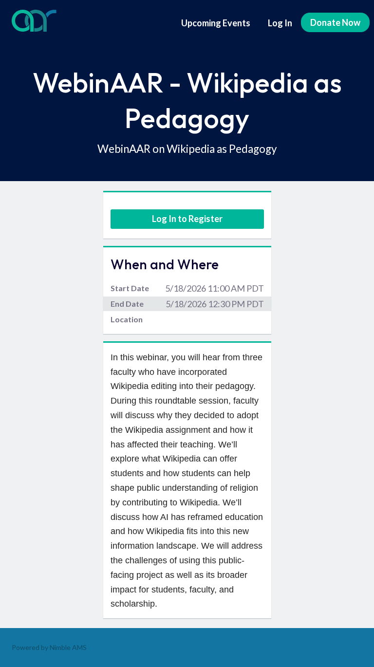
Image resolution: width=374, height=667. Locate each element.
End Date (127, 303)
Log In (280, 23)
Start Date (130, 288)
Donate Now (335, 22)
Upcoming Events (215, 23)
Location (127, 319)
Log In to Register (187, 218)
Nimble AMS (68, 647)
